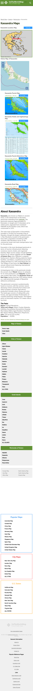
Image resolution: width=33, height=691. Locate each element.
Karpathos (5, 430)
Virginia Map (8, 608)
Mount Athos (5, 463)
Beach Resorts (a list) (16, 675)
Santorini (4, 402)
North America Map (23, 471)
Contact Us (16, 651)
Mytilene (4, 371)
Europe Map (6, 471)
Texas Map (8, 606)
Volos (3, 387)
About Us (16, 642)
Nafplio (4, 374)
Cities (3, 333)
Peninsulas (17, 19)
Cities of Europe (16, 687)
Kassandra (5, 455)
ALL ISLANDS (5, 442)
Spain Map (8, 542)
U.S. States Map (16, 666)
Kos (3, 422)
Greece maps (5, 328)
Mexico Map (8, 536)
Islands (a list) (16, 681)
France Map (8, 529)
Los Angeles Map (9, 571)
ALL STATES (8, 611)
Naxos (4, 440)
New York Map (9, 600)
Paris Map (7, 566)
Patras (4, 376)
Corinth (4, 351)
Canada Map (8, 523)
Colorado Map (9, 590)
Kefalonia (4, 407)
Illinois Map (8, 598)
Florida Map (8, 592)
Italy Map (7, 534)
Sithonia (4, 458)
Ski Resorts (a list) (16, 678)
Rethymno (5, 381)
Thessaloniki (5, 384)
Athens (4, 344)
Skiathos (4, 425)
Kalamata (4, 359)
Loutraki (4, 369)
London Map (8, 563)
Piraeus (4, 379)
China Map (8, 526)
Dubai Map (8, 574)
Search (30, 3)
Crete (3, 399)
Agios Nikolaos (6, 346)
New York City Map (10, 560)
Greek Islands (5, 331)
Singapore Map (9, 539)
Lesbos (4, 435)
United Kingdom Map (11, 547)
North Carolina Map (10, 603)
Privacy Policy (16, 645)
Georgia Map (8, 595)
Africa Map (5, 475)
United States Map (10, 550)
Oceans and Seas (16, 684)
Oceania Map (21, 475)
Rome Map (8, 568)
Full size (28, 28)
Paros (3, 437)
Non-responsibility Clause (16, 631)
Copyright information (16, 648)
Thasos (4, 417)
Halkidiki (22, 219)
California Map (9, 587)
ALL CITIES (5, 389)
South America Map (23, 473)
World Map (4, 19)
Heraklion (4, 354)
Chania (4, 349)
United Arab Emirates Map (12, 544)
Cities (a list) (16, 660)
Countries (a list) (16, 663)
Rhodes (4, 409)
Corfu (3, 404)
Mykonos (4, 412)
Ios (3, 427)
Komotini (4, 366)
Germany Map (9, 531)
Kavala (4, 364)
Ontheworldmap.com (13, 634)
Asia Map (5, 473)
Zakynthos (5, 420)
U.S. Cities (16, 669)
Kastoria (4, 361)
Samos (4, 432)
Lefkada (4, 414)
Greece (10, 19)
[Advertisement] (16, 13)
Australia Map (9, 521)
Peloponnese (5, 460)
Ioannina (4, 356)
